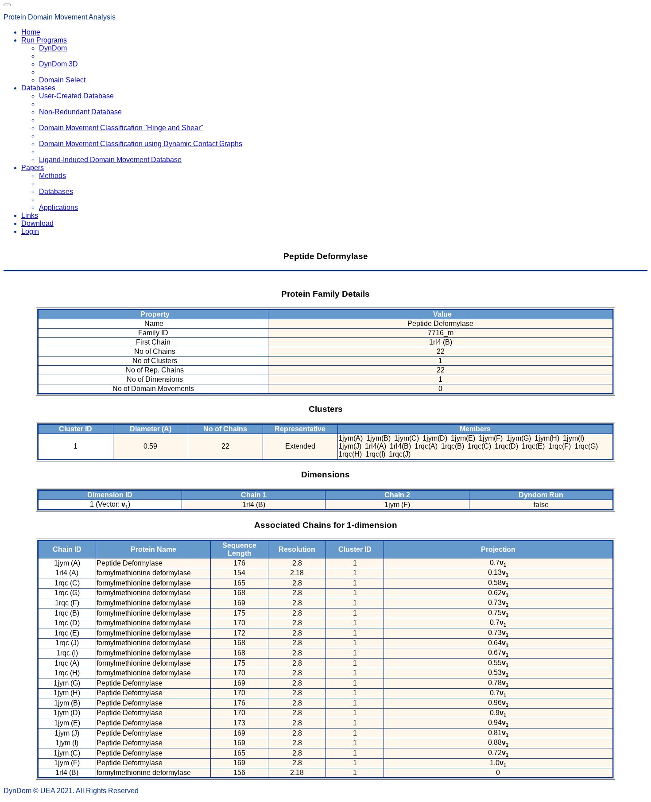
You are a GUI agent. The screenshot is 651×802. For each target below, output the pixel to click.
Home (30, 32)
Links (29, 215)
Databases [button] (38, 88)
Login (30, 231)
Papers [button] (32, 167)
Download (37, 223)
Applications (58, 207)
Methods (52, 175)
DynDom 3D (58, 64)
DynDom (53, 48)
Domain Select (62, 80)
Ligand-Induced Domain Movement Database (110, 159)
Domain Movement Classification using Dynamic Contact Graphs (140, 143)
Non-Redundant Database (80, 112)
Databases (56, 191)
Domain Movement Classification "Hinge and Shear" (121, 128)
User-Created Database (76, 96)
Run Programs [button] (44, 40)
